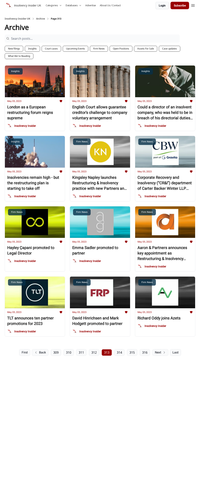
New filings (14, 48)
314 (119, 352)
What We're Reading (19, 56)
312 (94, 352)
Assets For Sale (145, 48)
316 (144, 352)
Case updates (169, 48)
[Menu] (193, 5)
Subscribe (180, 5)
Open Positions (121, 48)
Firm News (99, 48)
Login (162, 5)
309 (56, 352)
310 (68, 352)
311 (81, 352)
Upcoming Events (75, 48)
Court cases (51, 48)
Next (158, 352)
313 (106, 352)
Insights (32, 48)
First (25, 352)
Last (175, 352)
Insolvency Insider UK (17, 18)
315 (132, 352)
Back (42, 352)
